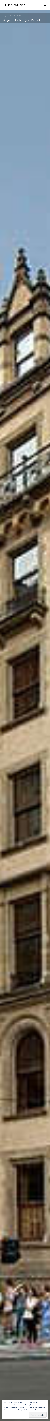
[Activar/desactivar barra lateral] (45, 5)
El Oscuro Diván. (14, 5)
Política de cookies (31, 1410)
